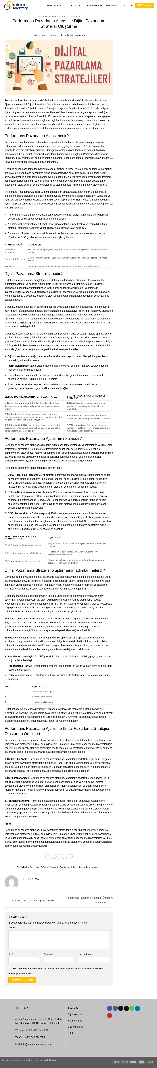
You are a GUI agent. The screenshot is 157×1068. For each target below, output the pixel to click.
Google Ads (74, 16)
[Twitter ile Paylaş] (53, 856)
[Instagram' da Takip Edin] (115, 1008)
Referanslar (94, 5)
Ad (10, 954)
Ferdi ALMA (67, 35)
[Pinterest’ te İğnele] (64, 856)
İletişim (128, 5)
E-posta (48, 954)
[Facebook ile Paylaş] (47, 856)
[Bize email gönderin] (126, 1008)
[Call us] (131, 1008)
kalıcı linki (77, 867)
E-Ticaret (61, 16)
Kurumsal (112, 5)
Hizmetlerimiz (54, 5)
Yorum (12, 927)
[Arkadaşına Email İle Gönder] (58, 856)
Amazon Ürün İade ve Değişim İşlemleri (33, 900)
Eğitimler (75, 5)
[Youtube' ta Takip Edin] (109, 1015)
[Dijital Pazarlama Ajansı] (15, 5)
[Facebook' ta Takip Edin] (109, 1008)
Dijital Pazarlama (47, 16)
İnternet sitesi (86, 954)
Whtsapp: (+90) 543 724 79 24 (31, 1030)
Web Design (50, 1060)
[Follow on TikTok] (120, 1008)
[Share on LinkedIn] (70, 856)
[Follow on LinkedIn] (137, 1008)
